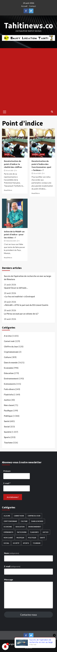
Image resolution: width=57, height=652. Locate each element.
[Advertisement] (28, 78)
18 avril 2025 (37, 173)
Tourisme (8, 442)
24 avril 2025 (9, 170)
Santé (6, 421)
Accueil (24, 6)
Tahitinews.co (28, 25)
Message (8, 579)
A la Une (35, 154)
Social (7, 154)
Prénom (6, 471)
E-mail (6, 483)
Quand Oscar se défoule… (16, 288)
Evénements (10, 384)
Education (9, 373)
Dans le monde (10, 362)
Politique (8, 416)
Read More (8, 190)
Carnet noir (9, 341)
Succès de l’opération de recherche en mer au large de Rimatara (27, 277)
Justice (7, 400)
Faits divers (9, 389)
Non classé (9, 405)
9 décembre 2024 (11, 241)
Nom (11, 553)
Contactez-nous (28, 614)
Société (7, 432)
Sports (7, 437)
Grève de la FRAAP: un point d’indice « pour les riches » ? (14, 234)
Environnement (11, 378)
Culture (7, 357)
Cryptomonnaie (11, 352)
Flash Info (8, 394)
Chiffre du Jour (11, 346)
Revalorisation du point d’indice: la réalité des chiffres (13, 164)
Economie (8, 368)
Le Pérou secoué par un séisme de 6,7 (21, 313)
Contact (32, 6)
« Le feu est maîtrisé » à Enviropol (19, 296)
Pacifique (8, 410)
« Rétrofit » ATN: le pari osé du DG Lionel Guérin (26, 305)
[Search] (52, 111)
